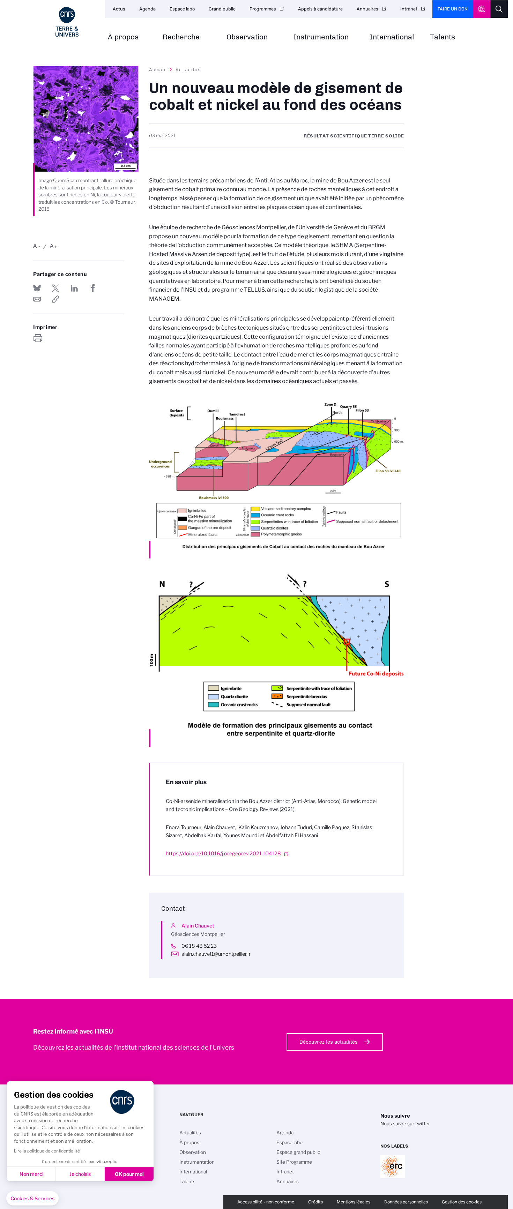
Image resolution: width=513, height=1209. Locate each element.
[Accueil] (67, 22)
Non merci (31, 1174)
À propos (123, 37)
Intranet (408, 9)
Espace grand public (298, 1152)
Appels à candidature (320, 9)
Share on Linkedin (74, 288)
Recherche (181, 37)
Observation (247, 37)
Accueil (158, 69)
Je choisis (80, 1174)
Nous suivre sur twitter (405, 1123)
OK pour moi (129, 1174)
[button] (32, 1198)
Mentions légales (353, 1201)
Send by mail (37, 299)
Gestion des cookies (462, 1201)
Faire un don (453, 9)
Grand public (222, 9)
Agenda (147, 9)
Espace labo (182, 9)
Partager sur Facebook (93, 288)
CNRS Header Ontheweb (481, 9)
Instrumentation (321, 37)
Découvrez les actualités (328, 1042)
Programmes (263, 9)
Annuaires (367, 9)
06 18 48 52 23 (199, 946)
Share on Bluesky (37, 288)
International (392, 37)
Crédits (315, 1201)
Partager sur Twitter (55, 288)
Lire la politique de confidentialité (47, 1151)
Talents (442, 37)
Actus (119, 9)
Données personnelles (406, 1201)
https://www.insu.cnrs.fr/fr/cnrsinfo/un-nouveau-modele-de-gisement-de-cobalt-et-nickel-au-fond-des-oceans (55, 299)
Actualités (188, 69)
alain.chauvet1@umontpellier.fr (216, 954)
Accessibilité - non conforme (265, 1201)
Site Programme (294, 1162)
